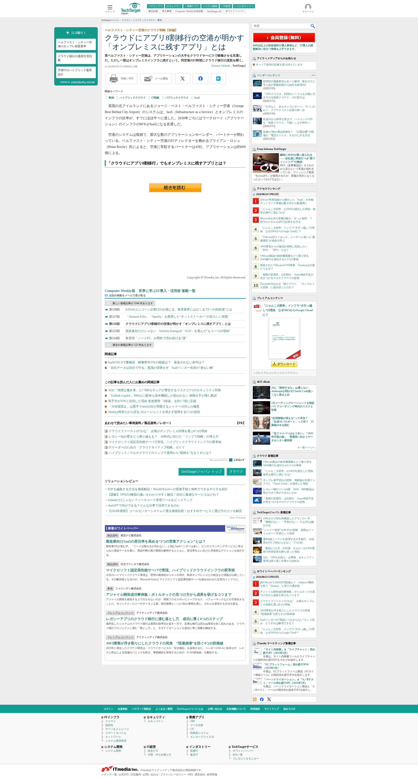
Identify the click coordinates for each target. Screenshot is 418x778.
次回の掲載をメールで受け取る (127, 295)
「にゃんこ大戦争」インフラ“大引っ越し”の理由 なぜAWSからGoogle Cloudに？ (288, 310)
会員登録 (122, 709)
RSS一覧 (238, 754)
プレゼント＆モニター (246, 758)
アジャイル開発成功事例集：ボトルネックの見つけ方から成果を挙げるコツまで (168, 594)
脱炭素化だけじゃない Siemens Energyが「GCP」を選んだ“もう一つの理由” (178, 331)
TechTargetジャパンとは (190, 709)
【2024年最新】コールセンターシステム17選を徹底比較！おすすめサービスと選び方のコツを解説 (175, 511)
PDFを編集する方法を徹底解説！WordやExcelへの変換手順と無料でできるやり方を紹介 (168, 489)
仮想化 (109, 725)
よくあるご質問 (164, 709)
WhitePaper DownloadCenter (235, 529)
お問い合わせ (215, 709)
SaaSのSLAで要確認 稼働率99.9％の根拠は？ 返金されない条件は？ (156, 362)
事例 (111, 97)
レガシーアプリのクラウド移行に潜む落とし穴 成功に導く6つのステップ (164, 619)
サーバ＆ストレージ (117, 729)
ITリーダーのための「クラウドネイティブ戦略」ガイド (147, 447)
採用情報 (212, 774)
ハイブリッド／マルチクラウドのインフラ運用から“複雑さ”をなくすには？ (160, 452)
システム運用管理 (115, 740)
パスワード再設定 (141, 709)
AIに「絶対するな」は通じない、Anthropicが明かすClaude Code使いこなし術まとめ (292, 391)
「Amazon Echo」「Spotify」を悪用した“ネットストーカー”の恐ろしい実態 (177, 316)
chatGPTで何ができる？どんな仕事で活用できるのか (144, 505)
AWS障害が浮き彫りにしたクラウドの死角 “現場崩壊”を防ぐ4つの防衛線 (164, 643)
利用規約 (255, 709)
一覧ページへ (307, 447)
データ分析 (196, 725)
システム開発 (113, 750)
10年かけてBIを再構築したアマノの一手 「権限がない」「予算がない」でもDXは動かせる (288, 522)
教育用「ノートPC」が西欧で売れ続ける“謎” (156, 338)
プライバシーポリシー (173, 774)
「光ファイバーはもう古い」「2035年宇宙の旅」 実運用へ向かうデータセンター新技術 (292, 437)
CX (192, 729)
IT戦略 (155, 97)
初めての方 (289, 709)
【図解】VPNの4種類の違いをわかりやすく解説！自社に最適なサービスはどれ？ (163, 494)
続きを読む (175, 187)
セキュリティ (155, 721)
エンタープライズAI (202, 736)
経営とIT (153, 750)
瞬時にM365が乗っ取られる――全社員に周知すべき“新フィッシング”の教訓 (297, 158)
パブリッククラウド (177, 97)
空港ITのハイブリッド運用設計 (75, 72)
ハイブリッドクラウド (133, 97)
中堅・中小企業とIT (159, 754)
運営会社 (200, 774)
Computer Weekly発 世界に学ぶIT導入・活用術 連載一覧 (150, 291)
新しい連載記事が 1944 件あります (133, 303)
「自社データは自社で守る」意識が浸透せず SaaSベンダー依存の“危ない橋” (161, 367)
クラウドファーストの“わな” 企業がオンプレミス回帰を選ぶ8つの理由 (158, 431)
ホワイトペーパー (243, 750)
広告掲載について (236, 709)
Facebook (262, 699)
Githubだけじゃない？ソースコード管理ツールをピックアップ (150, 500)
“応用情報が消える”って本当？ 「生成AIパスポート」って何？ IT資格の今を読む (292, 422)
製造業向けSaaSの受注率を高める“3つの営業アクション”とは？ (156, 541)
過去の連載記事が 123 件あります (132, 344)
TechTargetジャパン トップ (201, 471)
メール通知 (161, 78)
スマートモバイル (115, 732)
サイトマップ (272, 709)
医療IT (194, 750)
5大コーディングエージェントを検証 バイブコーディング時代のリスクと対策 (294, 406)
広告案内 (136, 774)
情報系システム (199, 732)
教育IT (194, 754)
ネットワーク (113, 736)
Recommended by (219, 460)
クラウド (236, 471)
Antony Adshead (221, 65)
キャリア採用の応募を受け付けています (279, 64)
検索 (313, 26)
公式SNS (124, 774)
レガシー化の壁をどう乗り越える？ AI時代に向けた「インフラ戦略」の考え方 (164, 436)
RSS (254, 699)
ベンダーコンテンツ (268, 75)
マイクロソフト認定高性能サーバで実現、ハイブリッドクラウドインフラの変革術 (165, 442)
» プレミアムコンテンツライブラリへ (276, 372)
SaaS (197, 97)
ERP (192, 721)
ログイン (108, 709)
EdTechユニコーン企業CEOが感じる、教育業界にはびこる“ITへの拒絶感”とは (179, 309)
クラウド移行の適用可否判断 (75, 58)
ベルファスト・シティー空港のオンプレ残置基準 (75, 44)
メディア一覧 (109, 774)
